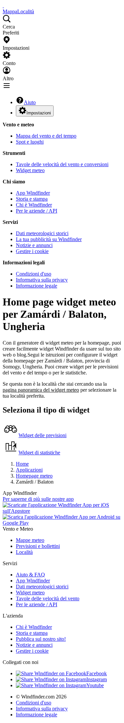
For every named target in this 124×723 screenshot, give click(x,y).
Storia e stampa (32, 199)
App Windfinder (33, 193)
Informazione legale (36, 286)
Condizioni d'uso (33, 274)
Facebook (96, 673)
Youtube (95, 685)
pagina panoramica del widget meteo (41, 390)
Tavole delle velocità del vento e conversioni (62, 164)
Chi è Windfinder (34, 205)
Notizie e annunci (34, 245)
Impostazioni (38, 112)
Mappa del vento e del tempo (46, 136)
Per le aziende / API (36, 211)
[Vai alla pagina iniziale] (3, 5)
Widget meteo (30, 170)
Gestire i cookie (32, 251)
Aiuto (30, 102)
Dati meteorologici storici (42, 233)
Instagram (96, 679)
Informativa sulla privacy (42, 280)
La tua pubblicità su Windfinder (49, 239)
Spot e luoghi (30, 142)
